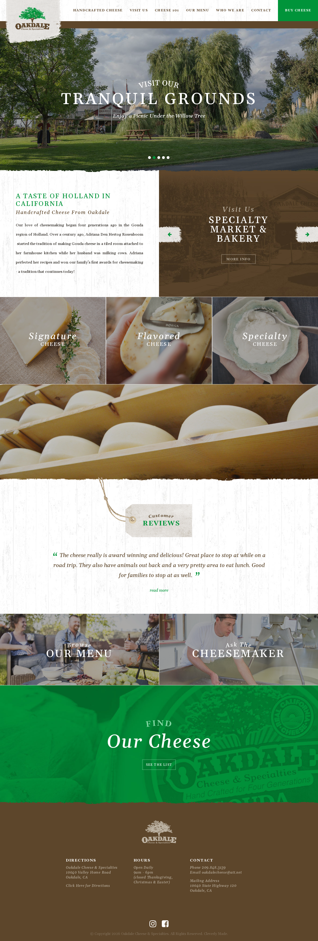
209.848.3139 (214, 867)
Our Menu (197, 10)
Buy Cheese (298, 10)
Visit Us (139, 10)
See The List (159, 765)
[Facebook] (165, 924)
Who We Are (230, 10)
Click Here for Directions (88, 886)
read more (159, 590)
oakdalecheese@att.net (222, 872)
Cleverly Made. (216, 934)
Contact (261, 10)
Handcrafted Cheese (98, 10)
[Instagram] (152, 924)
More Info (238, 259)
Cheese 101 (167, 10)
